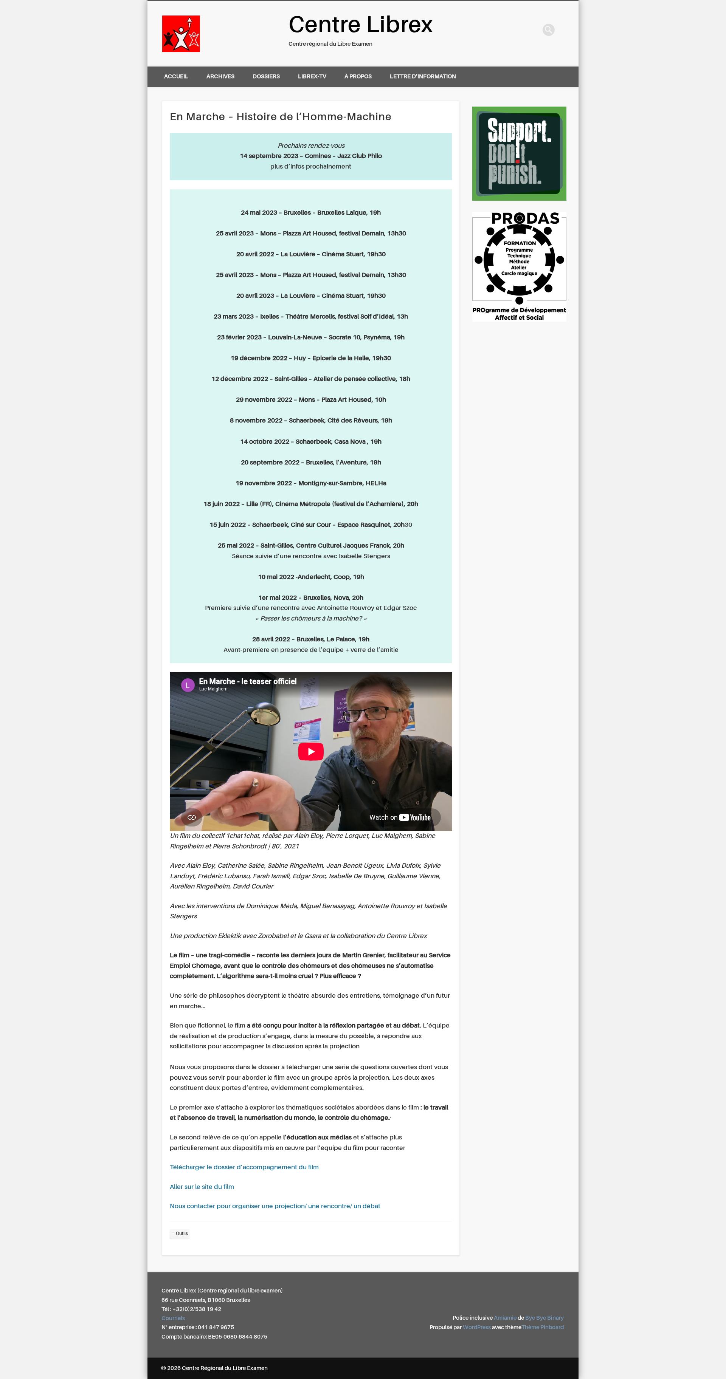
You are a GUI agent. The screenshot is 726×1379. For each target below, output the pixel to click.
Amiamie (505, 1318)
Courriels (173, 1318)
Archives (220, 76)
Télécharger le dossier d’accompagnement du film (244, 1167)
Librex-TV (312, 76)
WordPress (477, 1327)
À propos (358, 76)
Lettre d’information (423, 76)
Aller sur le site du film (202, 1187)
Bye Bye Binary (544, 1318)
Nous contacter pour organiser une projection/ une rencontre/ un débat (275, 1206)
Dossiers (266, 76)
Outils (182, 1234)
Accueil (176, 76)
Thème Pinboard (542, 1327)
